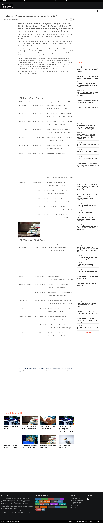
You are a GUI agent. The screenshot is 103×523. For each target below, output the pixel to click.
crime (43, 509)
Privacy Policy (91, 521)
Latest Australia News (75, 498)
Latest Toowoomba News (76, 500)
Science (50, 11)
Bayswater (29, 368)
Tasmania (70, 370)
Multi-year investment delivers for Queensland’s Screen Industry (87, 93)
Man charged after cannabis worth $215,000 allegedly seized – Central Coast (88, 165)
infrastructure (43, 507)
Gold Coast (69, 368)
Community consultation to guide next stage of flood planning (86, 219)
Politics (36, 11)
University (60, 501)
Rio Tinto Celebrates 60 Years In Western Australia (88, 145)
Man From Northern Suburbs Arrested (87, 152)
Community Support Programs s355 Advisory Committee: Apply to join (87, 227)
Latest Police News (74, 505)
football (42, 368)
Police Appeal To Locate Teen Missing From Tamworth (87, 277)
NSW (41, 370)
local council (47, 501)
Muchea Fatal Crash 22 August (87, 108)
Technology (58, 11)
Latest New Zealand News (76, 504)
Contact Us (77, 521)
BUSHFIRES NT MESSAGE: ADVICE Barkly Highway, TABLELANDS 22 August (86, 127)
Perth (45, 370)
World (78, 11)
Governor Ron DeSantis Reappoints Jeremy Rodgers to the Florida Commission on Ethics (88, 249)
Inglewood (20, 370)
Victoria (41, 501)
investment (38, 509)
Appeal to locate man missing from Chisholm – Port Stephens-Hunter (88, 69)
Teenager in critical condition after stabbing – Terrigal (87, 258)
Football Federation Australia (52, 368)
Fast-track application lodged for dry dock (87, 206)
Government (44, 499)
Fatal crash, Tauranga (84, 212)
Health (66, 11)
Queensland (50, 370)
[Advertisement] (74, 5)
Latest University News (75, 507)
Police (62, 499)
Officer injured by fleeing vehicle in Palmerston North (86, 265)
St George (64, 370)
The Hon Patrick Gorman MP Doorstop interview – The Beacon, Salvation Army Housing (87, 197)
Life (72, 11)
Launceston (27, 370)
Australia (38, 499)
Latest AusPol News (75, 509)
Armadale (23, 368)
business (57, 507)
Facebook (92, 499)
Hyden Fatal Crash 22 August (87, 158)
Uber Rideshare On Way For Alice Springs (86, 284)
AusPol (42, 504)
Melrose (38, 370)
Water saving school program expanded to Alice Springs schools (87, 304)
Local (28, 11)
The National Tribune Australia (12, 521)
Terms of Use (84, 521)
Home (15, 11)
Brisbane (35, 368)
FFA (39, 368)
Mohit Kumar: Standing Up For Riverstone (87, 328)
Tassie (19, 371)
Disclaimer (98, 521)
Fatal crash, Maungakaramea (87, 271)
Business (43, 11)
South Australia (58, 370)
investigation (64, 507)
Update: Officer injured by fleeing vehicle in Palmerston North (45, 1)
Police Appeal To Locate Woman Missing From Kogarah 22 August (87, 320)
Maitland (33, 370)
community (57, 499)
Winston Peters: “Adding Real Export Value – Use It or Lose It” (88, 77)
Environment (62, 504)
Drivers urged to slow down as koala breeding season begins (87, 312)
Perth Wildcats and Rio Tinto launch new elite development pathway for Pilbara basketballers (87, 187)
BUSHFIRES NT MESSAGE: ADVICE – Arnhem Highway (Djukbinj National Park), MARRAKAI (86, 136)
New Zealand (51, 507)
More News (88, 332)
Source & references (67, 341)
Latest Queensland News (76, 502)
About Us (71, 521)
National (22, 11)
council (37, 504)
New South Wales (54, 504)
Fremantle (63, 368)
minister (47, 504)
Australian (50, 499)
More (18, 508)
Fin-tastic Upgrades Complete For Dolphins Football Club (87, 101)
